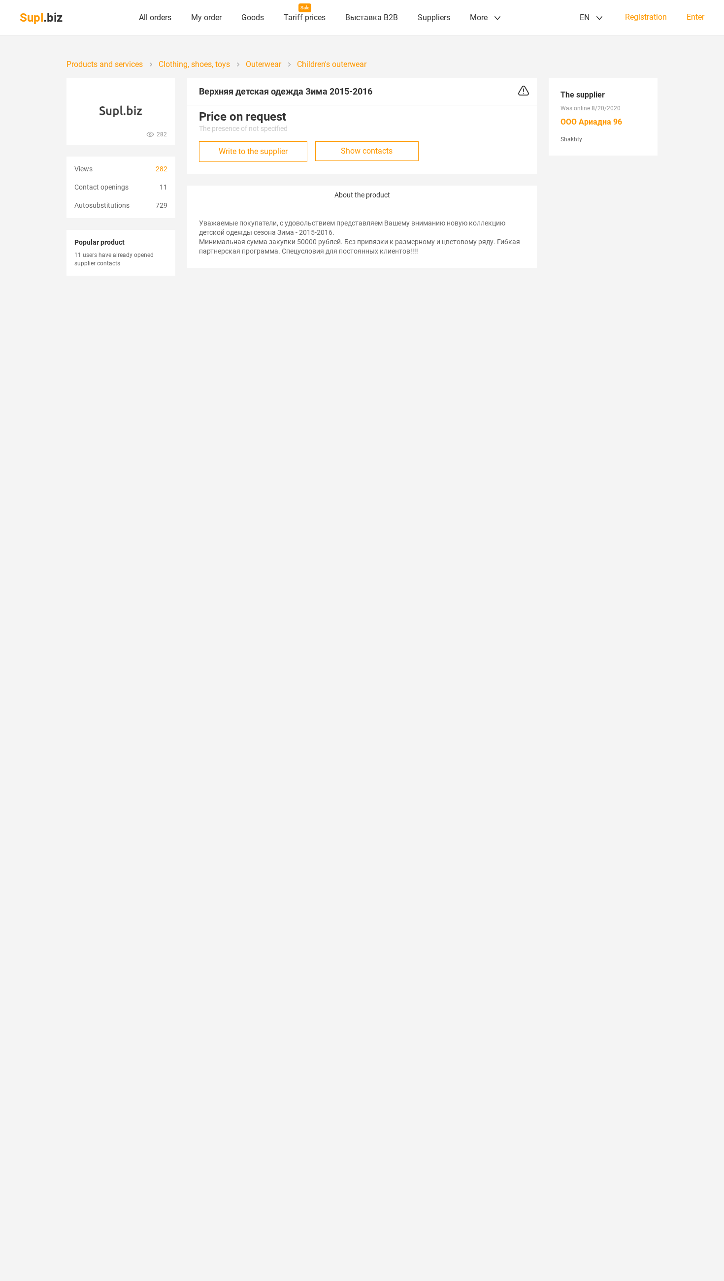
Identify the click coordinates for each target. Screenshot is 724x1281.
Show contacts (367, 151)
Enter (695, 17)
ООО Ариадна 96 (591, 122)
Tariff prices (305, 17)
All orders (155, 17)
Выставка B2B (371, 17)
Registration (646, 17)
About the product (362, 195)
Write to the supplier (253, 151)
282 (161, 169)
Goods (252, 17)
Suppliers (434, 17)
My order (206, 17)
